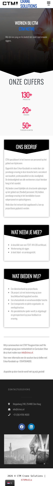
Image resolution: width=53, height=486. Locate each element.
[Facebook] (21, 426)
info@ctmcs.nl (27, 352)
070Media (26, 479)
